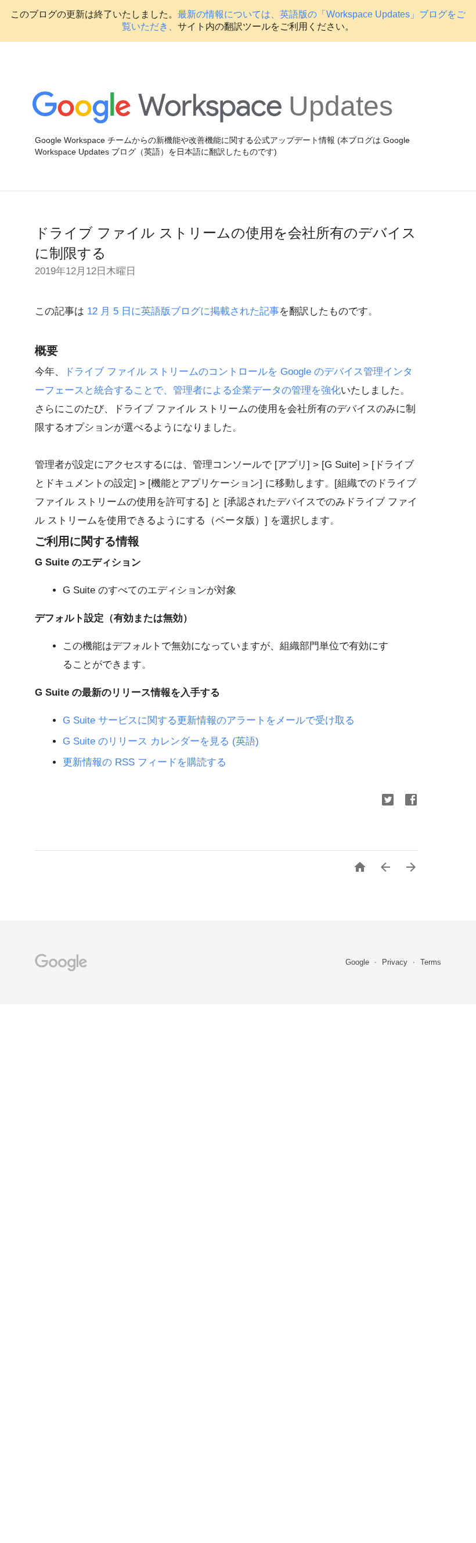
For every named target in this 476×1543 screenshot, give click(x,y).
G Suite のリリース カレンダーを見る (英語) (161, 741)
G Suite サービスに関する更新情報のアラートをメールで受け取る (209, 720)
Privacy (396, 962)
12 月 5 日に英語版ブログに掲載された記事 (181, 311)
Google (358, 962)
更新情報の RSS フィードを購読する (144, 762)
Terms (430, 962)
